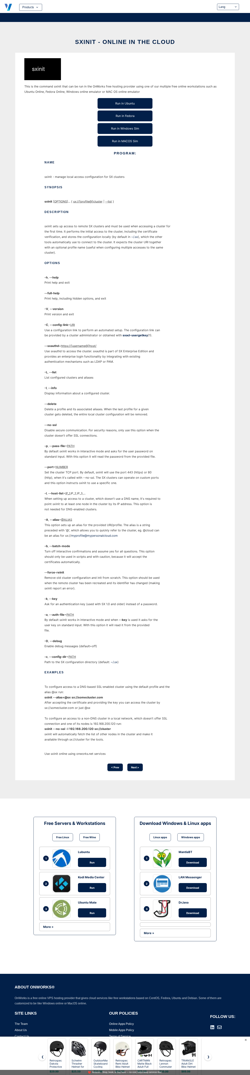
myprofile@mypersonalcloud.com (94, 535)
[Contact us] (219, 1027)
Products (28, 7)
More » (48, 927)
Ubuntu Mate (87, 902)
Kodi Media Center (91, 877)
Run (92, 862)
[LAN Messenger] (163, 883)
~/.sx (134, 237)
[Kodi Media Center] (62, 883)
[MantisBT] (163, 858)
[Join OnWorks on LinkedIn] (212, 1027)
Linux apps (160, 837)
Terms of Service (120, 1036)
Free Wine (89, 837)
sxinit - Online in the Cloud (125, 42)
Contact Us (22, 1036)
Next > (135, 767)
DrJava (184, 902)
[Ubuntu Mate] (62, 909)
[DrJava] (163, 909)
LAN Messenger (190, 877)
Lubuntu (84, 852)
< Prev (115, 767)
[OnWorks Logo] (8, 7)
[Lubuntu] (62, 858)
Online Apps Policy (121, 1023)
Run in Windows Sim (125, 128)
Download (192, 862)
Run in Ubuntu (125, 103)
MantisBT (185, 852)
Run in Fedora (125, 116)
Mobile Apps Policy (121, 1030)
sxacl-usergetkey (135, 335)
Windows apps (190, 837)
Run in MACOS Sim (125, 141)
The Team (21, 1023)
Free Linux (62, 837)
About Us (21, 1030)
